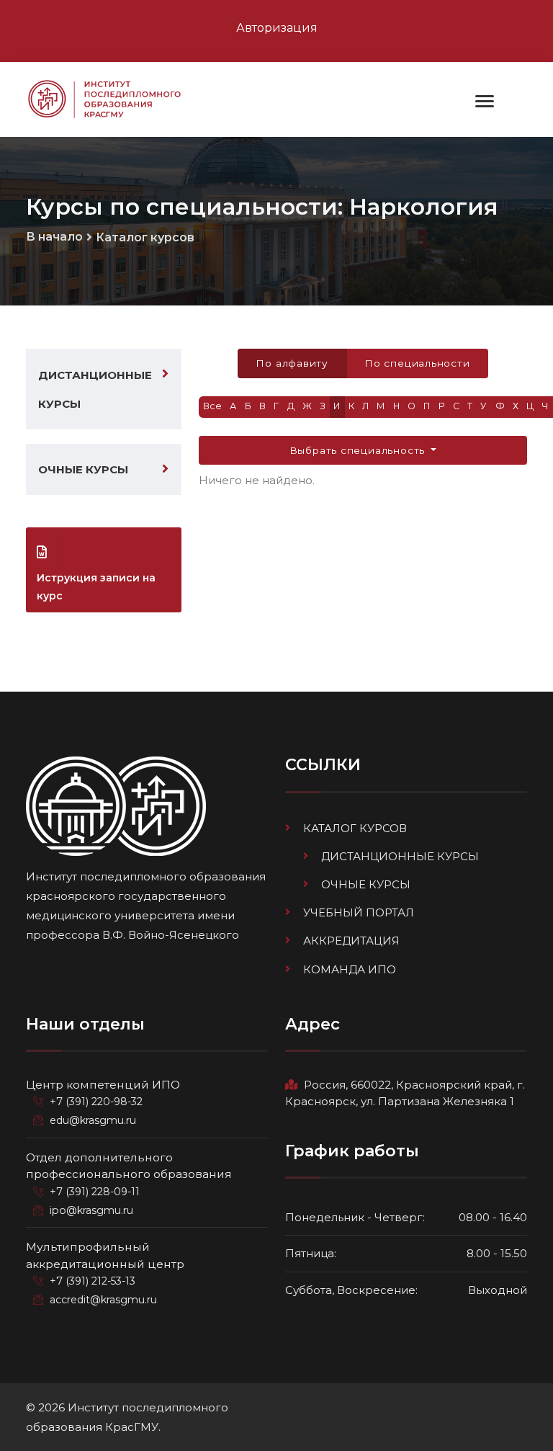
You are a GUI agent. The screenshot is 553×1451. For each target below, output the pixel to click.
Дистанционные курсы (95, 389)
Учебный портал (358, 912)
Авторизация (277, 28)
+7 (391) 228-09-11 (95, 1191)
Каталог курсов (145, 237)
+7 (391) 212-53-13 (92, 1280)
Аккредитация (351, 940)
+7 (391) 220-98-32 (96, 1101)
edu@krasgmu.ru (93, 1120)
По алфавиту (292, 363)
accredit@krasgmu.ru (103, 1299)
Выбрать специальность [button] (358, 450)
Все (212, 406)
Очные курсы (83, 469)
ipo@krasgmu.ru (91, 1210)
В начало (54, 237)
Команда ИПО (349, 969)
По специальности (417, 363)
